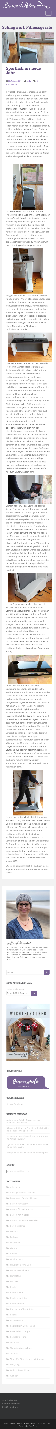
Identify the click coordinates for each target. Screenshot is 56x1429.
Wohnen (14, 1375)
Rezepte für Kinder (19, 1337)
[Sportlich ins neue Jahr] (28, 47)
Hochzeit (14, 1281)
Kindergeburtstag (18, 1298)
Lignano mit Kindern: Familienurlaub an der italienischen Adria (27, 1145)
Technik (14, 1353)
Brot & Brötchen (18, 1226)
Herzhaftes (15, 1275)
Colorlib (49, 1423)
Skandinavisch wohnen (21, 1348)
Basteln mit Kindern (19, 1214)
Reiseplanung (16, 1320)
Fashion (14, 1237)
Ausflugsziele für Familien (22, 1192)
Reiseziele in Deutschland (22, 1325)
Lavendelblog (9, 1423)
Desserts (14, 1231)
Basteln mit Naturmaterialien (24, 1220)
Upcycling (15, 1364)
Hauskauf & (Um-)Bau (20, 1264)
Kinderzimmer (17, 1303)
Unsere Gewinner (14, 1104)
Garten (13, 1248)
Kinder (13, 1287)
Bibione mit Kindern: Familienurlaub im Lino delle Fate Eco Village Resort (27, 1129)
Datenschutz (31, 1423)
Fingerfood (15, 1242)
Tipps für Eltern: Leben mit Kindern (27, 1359)
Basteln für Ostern (19, 1203)
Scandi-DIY (15, 1342)
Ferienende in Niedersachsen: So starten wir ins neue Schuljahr (27, 1137)
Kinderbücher (17, 1292)
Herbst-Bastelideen (19, 1270)
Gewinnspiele (16, 1259)
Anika (29, 81)
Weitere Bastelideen (20, 1370)
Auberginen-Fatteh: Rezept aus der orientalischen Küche (23, 1121)
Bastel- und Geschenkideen (23, 1198)
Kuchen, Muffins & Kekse (22, 1309)
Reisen (13, 1314)
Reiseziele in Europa (20, 1331)
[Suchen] (47, 972)
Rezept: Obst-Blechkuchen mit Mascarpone (27, 1152)
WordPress (33, 1426)
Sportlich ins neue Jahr (23, 70)
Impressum (20, 1423)
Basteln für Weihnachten (22, 1209)
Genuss (13, 1253)
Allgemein (15, 1187)
